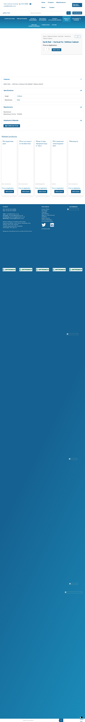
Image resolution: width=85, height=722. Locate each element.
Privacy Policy (45, 209)
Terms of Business (47, 219)
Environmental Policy (47, 221)
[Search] (69, 13)
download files (12, 126)
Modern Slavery (46, 218)
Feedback (44, 216)
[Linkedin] (52, 225)
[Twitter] (44, 225)
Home (44, 36)
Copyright (44, 212)
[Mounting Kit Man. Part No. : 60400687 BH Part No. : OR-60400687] (75, 158)
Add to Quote (56, 49)
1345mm (19, 96)
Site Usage (44, 210)
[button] (46, 7)
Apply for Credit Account (48, 215)
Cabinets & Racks (52, 36)
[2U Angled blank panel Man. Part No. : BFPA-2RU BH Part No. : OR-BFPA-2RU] (9, 158)
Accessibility (45, 213)
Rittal (18, 100)
